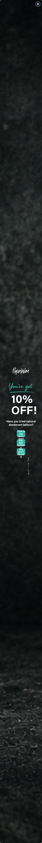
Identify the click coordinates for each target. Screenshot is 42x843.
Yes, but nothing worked (21, 442)
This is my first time (21, 433)
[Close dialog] (38, 4)
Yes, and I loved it (21, 451)
